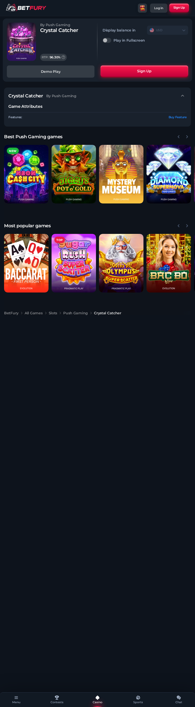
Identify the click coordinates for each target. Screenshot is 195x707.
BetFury (11, 313)
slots (53, 313)
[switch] (145, 40)
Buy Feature (178, 117)
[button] (26, 174)
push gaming (75, 313)
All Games (33, 313)
